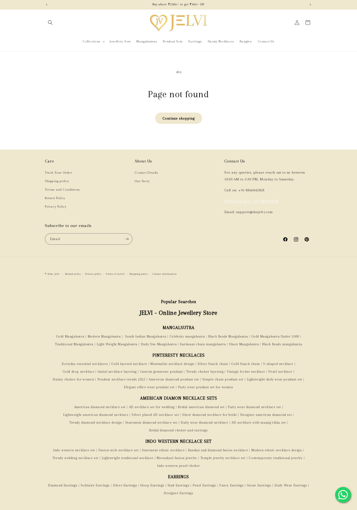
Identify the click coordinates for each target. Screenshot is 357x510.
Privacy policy (93, 273)
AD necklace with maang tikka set (258, 422)
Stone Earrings (259, 485)
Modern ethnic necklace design (276, 450)
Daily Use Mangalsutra (159, 344)
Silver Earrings (125, 485)
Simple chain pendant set (222, 379)
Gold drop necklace (78, 371)
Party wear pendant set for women (205, 387)
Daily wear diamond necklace (204, 422)
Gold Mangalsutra (70, 336)
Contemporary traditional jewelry (275, 458)
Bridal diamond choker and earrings (178, 430)
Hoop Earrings (152, 485)
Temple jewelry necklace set (223, 458)
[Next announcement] (310, 4)
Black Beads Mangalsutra (228, 336)
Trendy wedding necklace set (75, 458)
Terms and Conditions (62, 189)
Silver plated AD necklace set (155, 415)
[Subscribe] (126, 239)
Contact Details (146, 172)
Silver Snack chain (213, 364)
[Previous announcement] (46, 4)
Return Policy (55, 198)
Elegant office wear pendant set (149, 387)
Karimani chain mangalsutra (203, 344)
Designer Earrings (178, 493)
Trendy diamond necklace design (95, 422)
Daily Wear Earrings (290, 485)
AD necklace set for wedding (152, 407)
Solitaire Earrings (95, 485)
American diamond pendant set (174, 379)
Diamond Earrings (62, 485)
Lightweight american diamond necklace (95, 415)
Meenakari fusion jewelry (177, 458)
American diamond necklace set (100, 407)
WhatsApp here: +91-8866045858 (251, 201)
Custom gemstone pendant (161, 371)
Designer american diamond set (266, 415)
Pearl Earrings (204, 485)
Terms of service (115, 273)
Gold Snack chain (245, 364)
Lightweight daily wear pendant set (274, 379)
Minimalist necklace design (172, 364)
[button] (50, 22)
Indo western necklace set (74, 450)
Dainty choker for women (73, 379)
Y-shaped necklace (278, 364)
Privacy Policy (55, 206)
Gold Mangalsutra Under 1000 (275, 336)
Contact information (164, 273)
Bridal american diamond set (201, 407)
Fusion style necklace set (118, 450)
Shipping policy (57, 181)
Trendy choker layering (204, 371)
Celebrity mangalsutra (187, 336)
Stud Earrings (178, 485)
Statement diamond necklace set (151, 422)
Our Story (142, 181)
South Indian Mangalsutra (145, 336)
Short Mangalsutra (244, 344)
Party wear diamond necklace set (254, 407)
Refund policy (73, 273)
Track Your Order (58, 172)
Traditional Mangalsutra (74, 344)
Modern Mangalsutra (104, 336)
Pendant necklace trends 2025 (121, 379)
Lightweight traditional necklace (127, 458)
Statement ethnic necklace (163, 450)
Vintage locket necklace (246, 371)
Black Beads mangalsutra (282, 344)
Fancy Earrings (231, 485)
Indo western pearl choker (178, 466)
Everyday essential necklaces (85, 364)
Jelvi (57, 273)
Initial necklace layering (117, 371)
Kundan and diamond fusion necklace (218, 450)
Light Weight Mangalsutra (117, 344)
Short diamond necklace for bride (209, 415)
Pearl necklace (280, 371)
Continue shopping (178, 118)
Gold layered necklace (129, 364)
